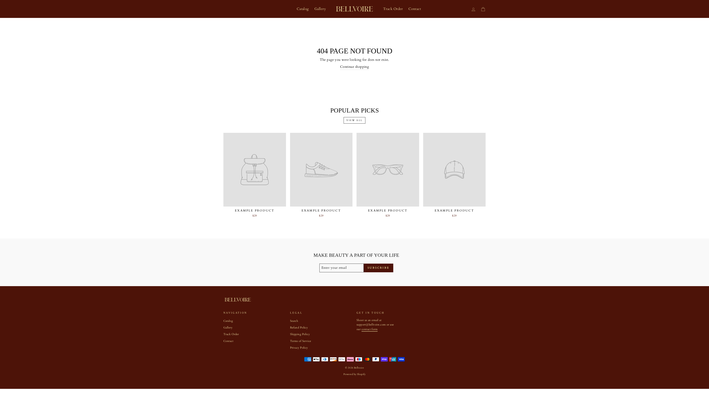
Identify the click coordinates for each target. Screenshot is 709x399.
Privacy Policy (299, 348)
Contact (414, 8)
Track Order (393, 8)
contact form (370, 329)
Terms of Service (300, 341)
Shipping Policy (300, 334)
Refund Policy (299, 328)
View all (354, 120)
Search (294, 321)
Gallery (320, 8)
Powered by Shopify (354, 374)
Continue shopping (354, 66)
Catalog (303, 8)
